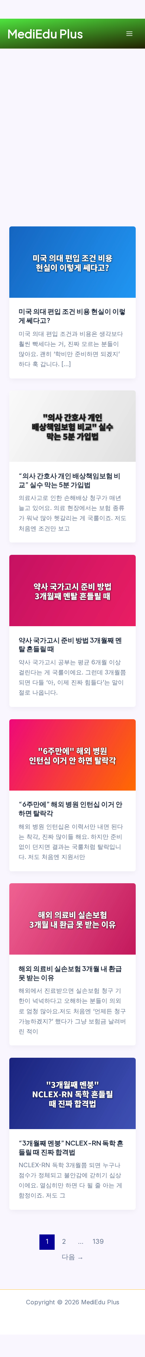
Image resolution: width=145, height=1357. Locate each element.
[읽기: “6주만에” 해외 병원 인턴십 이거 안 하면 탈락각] (72, 754)
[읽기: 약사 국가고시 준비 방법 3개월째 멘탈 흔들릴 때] (72, 590)
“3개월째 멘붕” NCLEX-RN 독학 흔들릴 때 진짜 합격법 (71, 1147)
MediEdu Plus (45, 33)
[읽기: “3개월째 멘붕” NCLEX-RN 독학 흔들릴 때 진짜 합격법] (72, 1093)
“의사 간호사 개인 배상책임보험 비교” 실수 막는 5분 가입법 (69, 480)
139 (98, 1241)
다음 (73, 1257)
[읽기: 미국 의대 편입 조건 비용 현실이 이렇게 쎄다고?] (72, 261)
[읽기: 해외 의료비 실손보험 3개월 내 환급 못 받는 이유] (72, 918)
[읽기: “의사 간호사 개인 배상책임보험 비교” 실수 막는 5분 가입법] (72, 425)
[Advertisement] (72, 125)
